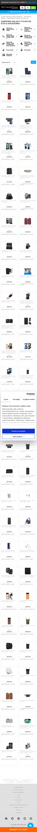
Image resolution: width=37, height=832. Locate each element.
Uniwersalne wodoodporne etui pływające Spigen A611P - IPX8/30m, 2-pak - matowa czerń (9, 377)
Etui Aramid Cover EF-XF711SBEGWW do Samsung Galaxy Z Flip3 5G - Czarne (27, 477)
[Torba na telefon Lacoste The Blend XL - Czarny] (27, 674)
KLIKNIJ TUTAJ (31, 2)
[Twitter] (12, 818)
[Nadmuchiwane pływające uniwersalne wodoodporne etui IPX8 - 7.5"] (27, 274)
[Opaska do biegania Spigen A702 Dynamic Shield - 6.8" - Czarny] (9, 649)
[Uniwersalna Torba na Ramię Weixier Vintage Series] (9, 199)
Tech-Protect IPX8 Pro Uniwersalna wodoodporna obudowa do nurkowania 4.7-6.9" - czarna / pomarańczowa (9, 352)
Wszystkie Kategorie (9, 55)
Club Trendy (18, 800)
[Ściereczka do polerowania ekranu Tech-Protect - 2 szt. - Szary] (9, 674)
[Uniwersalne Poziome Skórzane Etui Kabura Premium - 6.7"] (9, 249)
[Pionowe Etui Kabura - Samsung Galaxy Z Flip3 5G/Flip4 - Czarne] (9, 574)
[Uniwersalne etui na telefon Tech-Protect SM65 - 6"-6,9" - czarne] (9, 174)
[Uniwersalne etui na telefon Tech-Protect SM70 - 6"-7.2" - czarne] (9, 274)
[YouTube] (25, 818)
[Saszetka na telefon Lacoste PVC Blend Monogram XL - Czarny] (27, 649)
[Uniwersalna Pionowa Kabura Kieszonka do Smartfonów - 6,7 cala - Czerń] (27, 324)
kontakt (18, 810)
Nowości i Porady (18, 807)
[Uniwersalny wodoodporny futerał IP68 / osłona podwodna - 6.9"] (27, 199)
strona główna (18, 787)
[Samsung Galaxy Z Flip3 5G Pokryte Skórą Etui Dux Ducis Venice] (9, 749)
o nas (18, 795)
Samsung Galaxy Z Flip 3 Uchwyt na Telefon (28, 43)
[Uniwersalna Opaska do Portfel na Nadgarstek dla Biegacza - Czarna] (9, 299)
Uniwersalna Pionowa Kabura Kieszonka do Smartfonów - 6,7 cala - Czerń (27, 327)
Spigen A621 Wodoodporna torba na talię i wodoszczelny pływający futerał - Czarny (9, 127)
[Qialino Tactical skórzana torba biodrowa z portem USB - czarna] (9, 474)
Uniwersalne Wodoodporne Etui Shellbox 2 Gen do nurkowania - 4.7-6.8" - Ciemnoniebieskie (9, 152)
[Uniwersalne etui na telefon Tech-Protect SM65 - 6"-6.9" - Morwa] (27, 224)
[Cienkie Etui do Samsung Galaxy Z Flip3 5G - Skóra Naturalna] (9, 99)
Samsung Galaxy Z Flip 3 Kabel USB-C (10, 36)
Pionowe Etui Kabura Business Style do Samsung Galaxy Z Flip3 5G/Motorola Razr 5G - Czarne (9, 327)
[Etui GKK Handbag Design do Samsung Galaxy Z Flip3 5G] (27, 524)
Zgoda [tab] (6, 399)
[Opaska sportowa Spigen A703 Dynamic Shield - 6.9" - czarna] (27, 249)
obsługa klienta (18, 790)
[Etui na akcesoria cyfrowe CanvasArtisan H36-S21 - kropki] (9, 724)
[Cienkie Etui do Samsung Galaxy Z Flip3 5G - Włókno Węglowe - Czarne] (9, 524)
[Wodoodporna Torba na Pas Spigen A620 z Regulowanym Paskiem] (9, 449)
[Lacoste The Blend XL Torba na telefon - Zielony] (27, 624)
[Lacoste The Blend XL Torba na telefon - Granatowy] (27, 449)
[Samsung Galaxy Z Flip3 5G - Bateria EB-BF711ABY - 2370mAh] (9, 499)
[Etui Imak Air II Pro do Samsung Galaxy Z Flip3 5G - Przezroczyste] (9, 549)
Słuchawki (27, 50)
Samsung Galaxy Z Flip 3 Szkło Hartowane (28, 29)
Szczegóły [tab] (16, 399)
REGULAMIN (18, 812)
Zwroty (19, 797)
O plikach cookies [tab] (29, 399)
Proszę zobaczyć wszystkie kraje (18, 805)
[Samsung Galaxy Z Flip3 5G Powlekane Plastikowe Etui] (9, 624)
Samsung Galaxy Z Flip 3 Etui (10, 29)
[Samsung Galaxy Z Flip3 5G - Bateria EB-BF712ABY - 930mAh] (27, 499)
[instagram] (31, 818)
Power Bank (9, 50)
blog (18, 802)
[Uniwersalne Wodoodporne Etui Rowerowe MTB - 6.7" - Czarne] (27, 349)
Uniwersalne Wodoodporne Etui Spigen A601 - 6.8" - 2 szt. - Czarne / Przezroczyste (27, 152)
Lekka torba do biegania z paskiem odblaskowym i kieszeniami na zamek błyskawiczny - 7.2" (27, 177)
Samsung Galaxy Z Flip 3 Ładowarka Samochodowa (10, 43)
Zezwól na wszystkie (18, 431)
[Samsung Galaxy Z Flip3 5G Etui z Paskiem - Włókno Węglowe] (9, 599)
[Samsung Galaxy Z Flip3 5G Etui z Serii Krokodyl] (27, 599)
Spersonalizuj (17, 436)
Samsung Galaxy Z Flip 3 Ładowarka (28, 36)
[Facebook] (6, 818)
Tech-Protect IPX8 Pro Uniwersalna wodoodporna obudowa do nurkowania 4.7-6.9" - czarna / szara (9, 77)
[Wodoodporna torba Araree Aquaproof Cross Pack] (27, 699)
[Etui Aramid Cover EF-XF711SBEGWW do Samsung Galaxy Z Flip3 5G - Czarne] (27, 474)
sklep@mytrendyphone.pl (24, 782)
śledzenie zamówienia (18, 792)
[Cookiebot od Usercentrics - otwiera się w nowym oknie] (26, 394)
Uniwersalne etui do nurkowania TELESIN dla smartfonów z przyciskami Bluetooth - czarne (26, 127)
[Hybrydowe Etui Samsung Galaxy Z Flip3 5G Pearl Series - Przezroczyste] (27, 549)
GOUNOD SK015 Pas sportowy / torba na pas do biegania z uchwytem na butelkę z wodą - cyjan (27, 726)
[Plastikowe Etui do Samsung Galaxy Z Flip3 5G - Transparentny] (27, 99)
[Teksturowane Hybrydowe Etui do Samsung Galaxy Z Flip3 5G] (27, 74)
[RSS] (18, 818)
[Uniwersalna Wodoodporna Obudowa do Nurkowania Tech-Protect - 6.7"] (9, 224)
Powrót (3, 16)
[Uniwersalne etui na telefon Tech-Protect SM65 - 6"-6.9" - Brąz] (9, 699)
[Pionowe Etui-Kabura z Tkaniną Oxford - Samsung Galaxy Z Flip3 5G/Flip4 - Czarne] (27, 574)
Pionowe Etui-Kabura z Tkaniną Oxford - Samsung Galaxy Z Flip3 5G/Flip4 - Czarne (27, 576)
